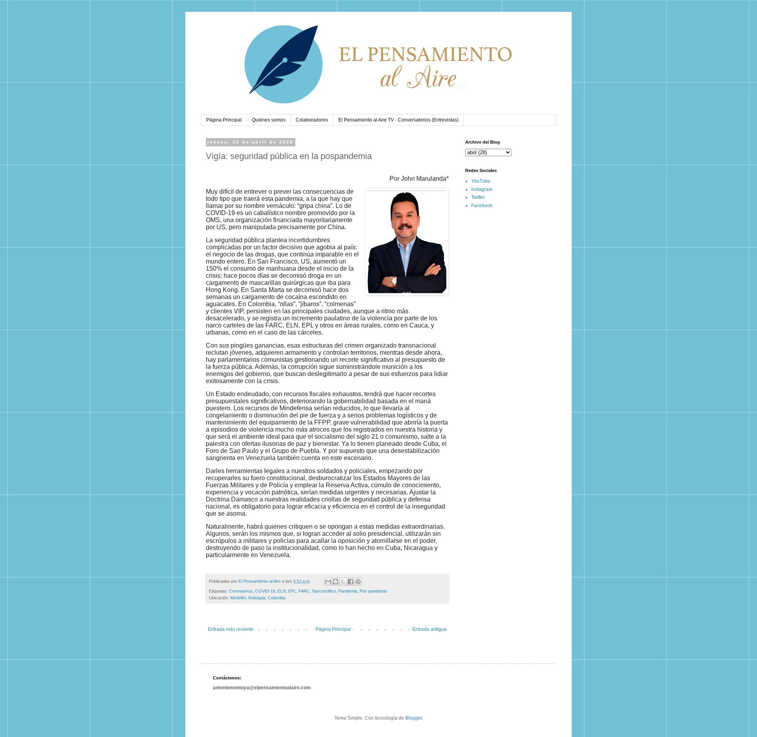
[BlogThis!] (335, 581)
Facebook (481, 205)
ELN (282, 591)
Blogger (413, 718)
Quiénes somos (268, 120)
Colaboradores (312, 120)
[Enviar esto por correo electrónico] (328, 581)
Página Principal (224, 120)
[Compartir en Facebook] (350, 581)
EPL (292, 591)
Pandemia (347, 591)
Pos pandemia (373, 591)
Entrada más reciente (231, 629)
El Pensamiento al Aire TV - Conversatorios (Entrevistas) (398, 120)
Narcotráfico (324, 591)
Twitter (478, 197)
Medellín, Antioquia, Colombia (257, 597)
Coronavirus (241, 591)
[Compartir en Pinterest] (358, 581)
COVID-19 (265, 591)
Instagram (481, 189)
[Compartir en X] (343, 581)
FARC (304, 591)
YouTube (480, 181)
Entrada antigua (429, 629)
